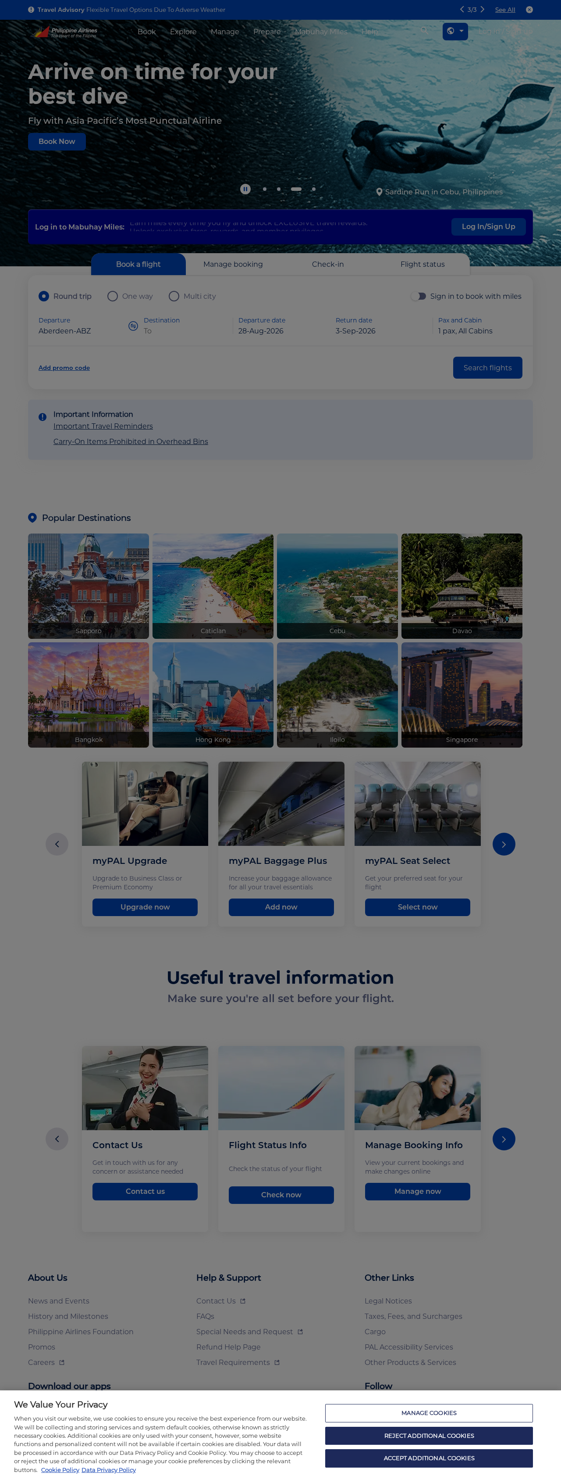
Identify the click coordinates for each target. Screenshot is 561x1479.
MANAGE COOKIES (429, 1412)
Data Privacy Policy (109, 1469)
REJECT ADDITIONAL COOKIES (429, 1435)
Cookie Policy (60, 1469)
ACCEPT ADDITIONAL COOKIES (429, 1458)
